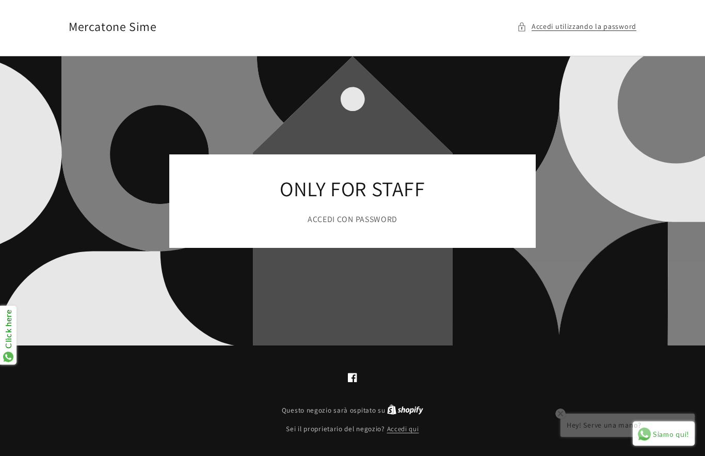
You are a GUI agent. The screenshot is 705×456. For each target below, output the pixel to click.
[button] (576, 26)
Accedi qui (403, 428)
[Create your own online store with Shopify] (405, 410)
